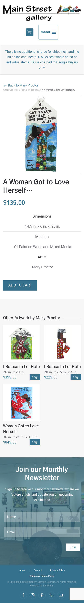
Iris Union (48, 585)
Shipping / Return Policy (42, 576)
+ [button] (33, 377)
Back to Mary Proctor (22, 85)
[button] (30, 32)
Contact (38, 570)
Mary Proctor (42, 267)
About (22, 570)
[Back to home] (42, 13)
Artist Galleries (11, 90)
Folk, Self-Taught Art (31, 90)
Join (73, 547)
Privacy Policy (57, 570)
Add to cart (20, 285)
